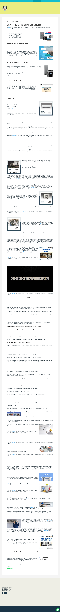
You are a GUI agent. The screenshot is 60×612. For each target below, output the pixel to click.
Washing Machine (39, 8)
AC (33, 8)
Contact (54, 8)
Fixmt (9, 27)
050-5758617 (14, 39)
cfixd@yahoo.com (15, 108)
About (23, 8)
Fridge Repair (47, 8)
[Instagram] (6, 593)
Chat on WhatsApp (10, 568)
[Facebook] (2, 593)
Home (19, 8)
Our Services (28, 8)
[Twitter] (4, 593)
